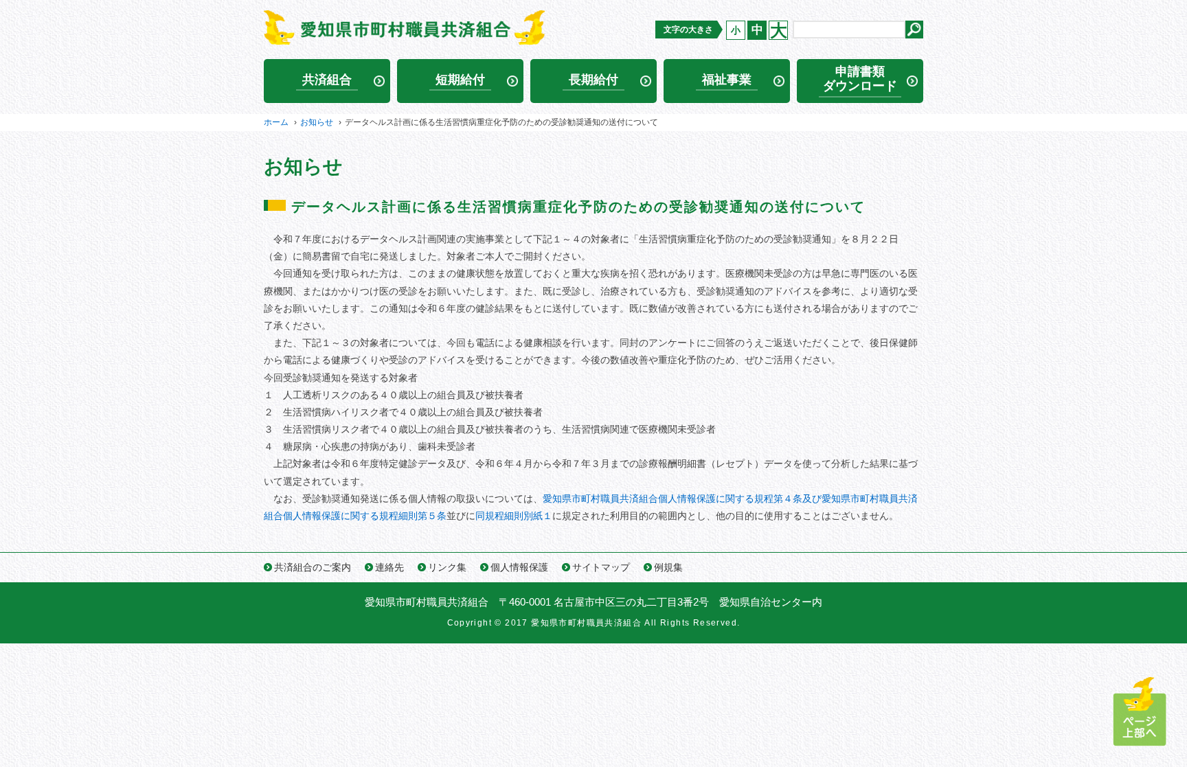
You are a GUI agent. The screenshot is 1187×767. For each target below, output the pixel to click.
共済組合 (327, 80)
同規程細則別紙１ (513, 515)
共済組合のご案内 (312, 567)
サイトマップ (601, 567)
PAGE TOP (1139, 711)
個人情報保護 (519, 567)
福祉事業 (726, 80)
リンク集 (447, 567)
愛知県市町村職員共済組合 (426, 602)
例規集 (668, 567)
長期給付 (593, 80)
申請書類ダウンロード (860, 79)
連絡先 (389, 567)
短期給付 (460, 80)
